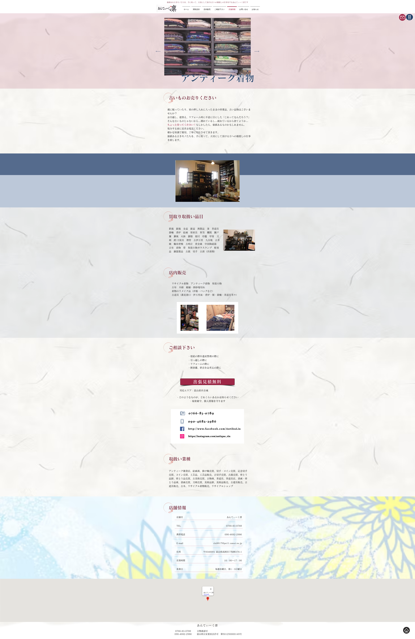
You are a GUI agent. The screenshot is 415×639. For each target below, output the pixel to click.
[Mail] (402, 17)
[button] (207, 181)
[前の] (158, 51)
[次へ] (256, 51)
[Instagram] (182, 436)
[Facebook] (182, 429)
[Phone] (409, 17)
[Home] (406, 630)
